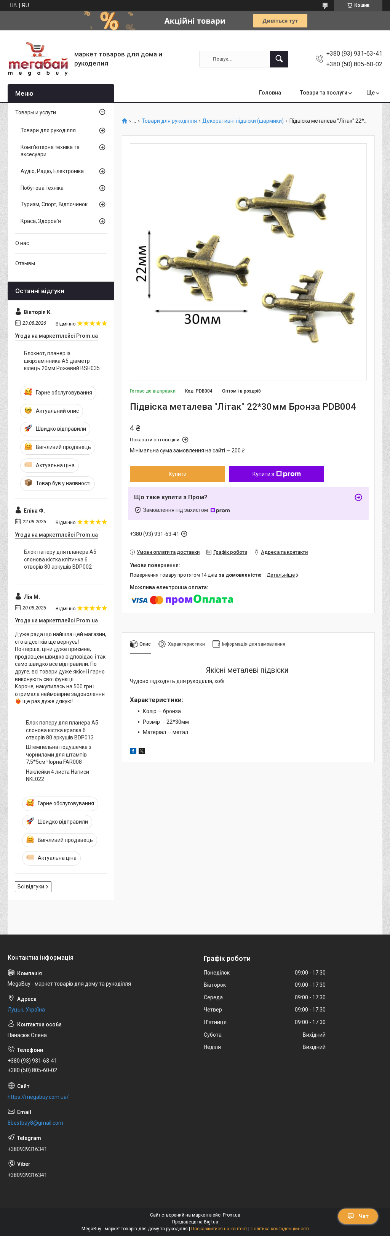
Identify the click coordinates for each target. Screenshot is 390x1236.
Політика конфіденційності (280, 1228)
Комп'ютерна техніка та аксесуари (50, 151)
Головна (270, 93)
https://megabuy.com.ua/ (38, 1097)
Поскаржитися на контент (219, 1228)
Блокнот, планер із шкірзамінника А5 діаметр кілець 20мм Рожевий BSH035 (62, 360)
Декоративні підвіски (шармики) (243, 121)
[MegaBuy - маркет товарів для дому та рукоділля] (38, 59)
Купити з (263, 474)
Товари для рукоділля (169, 121)
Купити (178, 474)
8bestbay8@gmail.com (35, 1123)
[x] (142, 752)
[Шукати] (279, 59)
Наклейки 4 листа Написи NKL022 (57, 775)
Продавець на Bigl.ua (195, 1222)
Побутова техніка (42, 188)
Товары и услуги (35, 112)
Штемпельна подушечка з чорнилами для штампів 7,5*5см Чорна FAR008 (58, 754)
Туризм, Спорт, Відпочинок (54, 204)
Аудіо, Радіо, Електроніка (52, 171)
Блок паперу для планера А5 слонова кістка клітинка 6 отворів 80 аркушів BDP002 (60, 559)
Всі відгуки (31, 886)
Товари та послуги (323, 93)
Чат (364, 1216)
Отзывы (25, 263)
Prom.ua (231, 1215)
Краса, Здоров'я (41, 221)
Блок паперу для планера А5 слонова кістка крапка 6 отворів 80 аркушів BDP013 (62, 730)
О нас (22, 243)
